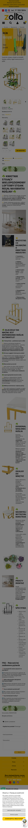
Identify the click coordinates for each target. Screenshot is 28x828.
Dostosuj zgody (14, 814)
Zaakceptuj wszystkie (14, 818)
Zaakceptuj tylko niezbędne (14, 810)
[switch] (24, 826)
